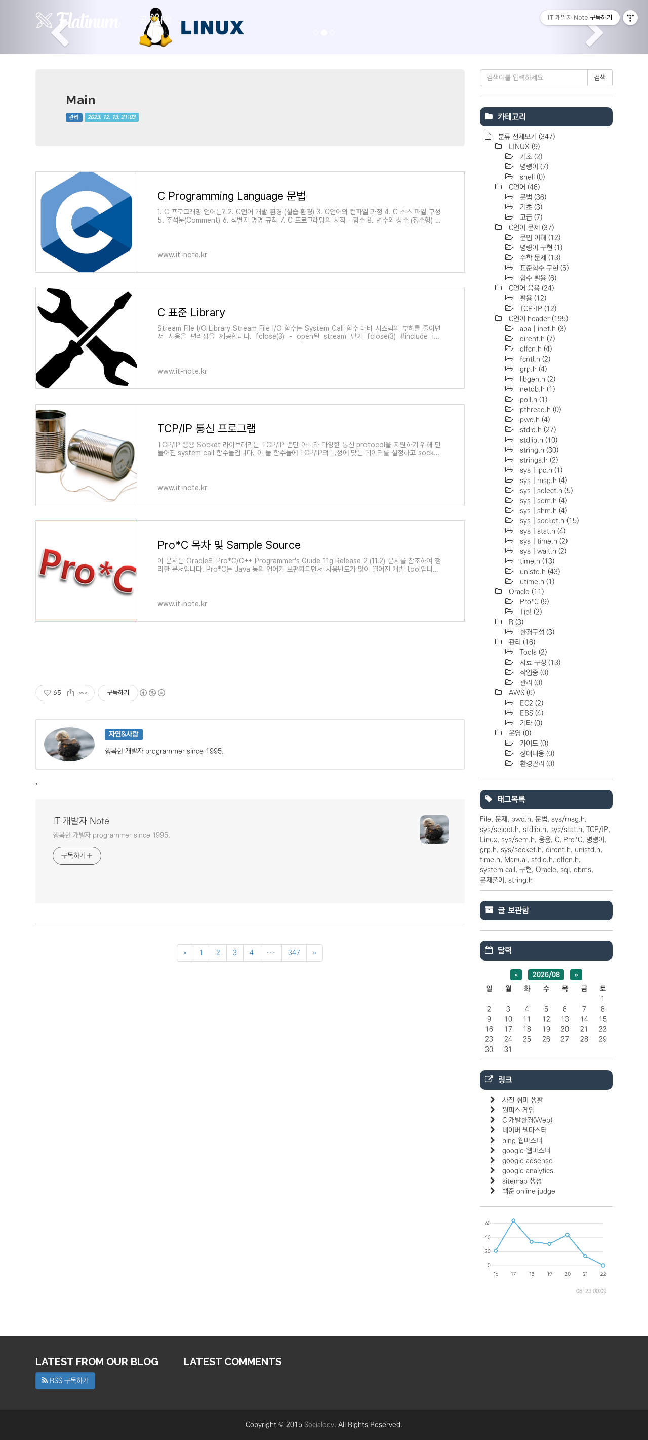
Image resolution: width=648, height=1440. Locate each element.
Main (81, 100)
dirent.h (536, 339)
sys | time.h (543, 541)
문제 (501, 819)
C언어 (523, 187)
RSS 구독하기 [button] (68, 1381)
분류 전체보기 (525, 137)
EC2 (530, 703)
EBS (530, 713)
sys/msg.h (568, 819)
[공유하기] (70, 693)
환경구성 (536, 632)
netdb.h (536, 389)
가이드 (533, 743)
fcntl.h (534, 359)
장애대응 (536, 754)
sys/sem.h (518, 840)
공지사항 (155, 20)
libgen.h (536, 379)
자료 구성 (539, 663)
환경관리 (536, 764)
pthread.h (539, 410)
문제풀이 (492, 880)
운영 (519, 733)
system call (497, 870)
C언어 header (537, 319)
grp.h (532, 369)
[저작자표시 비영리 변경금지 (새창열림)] (152, 693)
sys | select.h (545, 491)
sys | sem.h (542, 501)
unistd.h (539, 572)
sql (565, 870)
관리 (74, 117)
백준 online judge (528, 1191)
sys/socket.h (521, 850)
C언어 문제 (530, 228)
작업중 (533, 673)
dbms (582, 870)
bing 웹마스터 (522, 1141)
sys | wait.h (542, 551)
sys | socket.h (548, 521)
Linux (488, 840)
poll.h (532, 400)
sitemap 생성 (522, 1181)
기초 (530, 157)
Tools (532, 652)
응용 (545, 840)
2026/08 (546, 975)
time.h (536, 561)
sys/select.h (499, 829)
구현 (525, 870)
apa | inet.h (542, 329)
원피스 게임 (518, 1110)
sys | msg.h (542, 480)
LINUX (523, 147)
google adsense (527, 1161)
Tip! (530, 612)
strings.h (538, 460)
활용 (532, 298)
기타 (530, 723)
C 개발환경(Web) (527, 1120)
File (485, 819)
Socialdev (319, 1425)
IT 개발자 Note (81, 821)
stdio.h (537, 430)
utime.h (536, 582)
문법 (532, 197)
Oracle (525, 592)
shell (531, 177)
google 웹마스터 (526, 1151)
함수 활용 (537, 278)
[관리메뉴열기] (630, 17)
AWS (521, 693)
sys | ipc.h (540, 470)
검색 (600, 78)
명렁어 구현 (540, 248)
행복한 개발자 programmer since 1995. (111, 835)
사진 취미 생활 (522, 1100)
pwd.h (534, 420)
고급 (530, 217)
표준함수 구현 (543, 268)
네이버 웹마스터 (524, 1130)
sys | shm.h (542, 511)
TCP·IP (537, 308)
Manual (515, 860)
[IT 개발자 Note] (78, 20)
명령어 (533, 167)
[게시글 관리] (83, 693)
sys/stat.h (566, 829)
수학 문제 (539, 258)
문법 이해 (539, 238)
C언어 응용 (530, 288)
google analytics (527, 1171)
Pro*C (533, 602)
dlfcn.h (535, 349)
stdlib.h (537, 440)
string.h (538, 450)
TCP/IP (597, 829)
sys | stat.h (541, 531)
